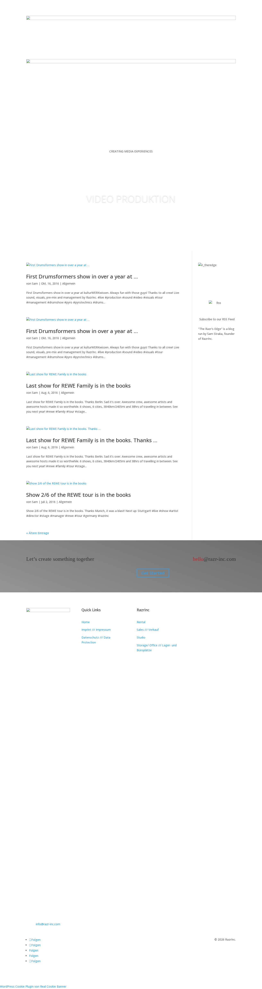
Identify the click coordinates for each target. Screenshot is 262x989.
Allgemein (68, 283)
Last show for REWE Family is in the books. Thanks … (91, 440)
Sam (35, 283)
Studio (141, 637)
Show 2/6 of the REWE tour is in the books (78, 494)
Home (85, 622)
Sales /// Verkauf (148, 630)
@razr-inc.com (214, 559)
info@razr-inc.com (48, 924)
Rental (141, 622)
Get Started (153, 573)
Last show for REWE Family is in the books (78, 385)
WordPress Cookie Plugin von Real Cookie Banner (33, 986)
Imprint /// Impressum (96, 630)
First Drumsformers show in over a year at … (82, 276)
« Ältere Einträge (37, 533)
